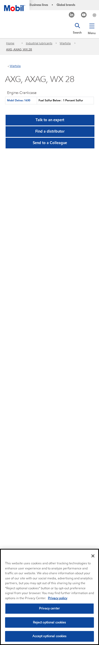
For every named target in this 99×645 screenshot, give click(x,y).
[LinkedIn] (71, 15)
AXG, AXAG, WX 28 (19, 49)
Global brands (66, 5)
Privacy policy (57, 598)
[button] (92, 28)
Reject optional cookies (49, 622)
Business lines (38, 5)
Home (10, 43)
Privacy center (49, 608)
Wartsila (65, 43)
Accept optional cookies (49, 636)
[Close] (92, 556)
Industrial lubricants (39, 43)
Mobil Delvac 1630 (18, 100)
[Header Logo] (14, 5)
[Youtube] (83, 15)
